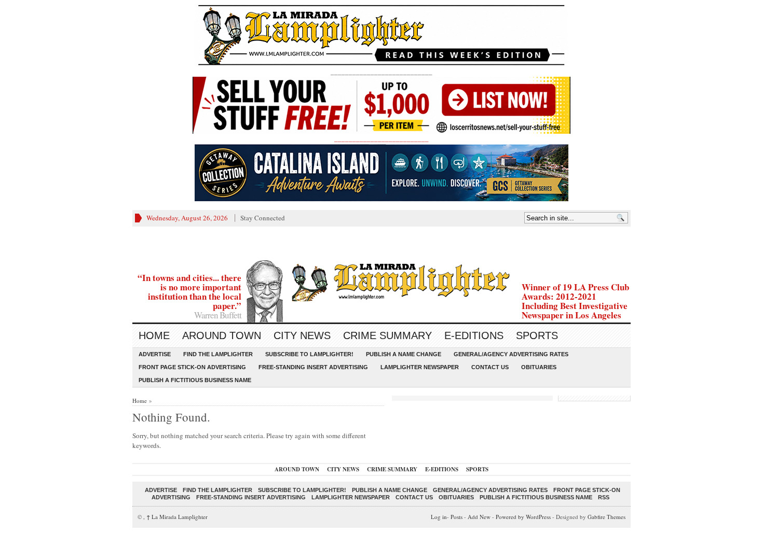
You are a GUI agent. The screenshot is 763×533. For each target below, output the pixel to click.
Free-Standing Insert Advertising (313, 367)
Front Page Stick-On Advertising (192, 367)
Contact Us (490, 367)
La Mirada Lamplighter (177, 517)
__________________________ (381, 138)
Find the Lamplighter (218, 354)
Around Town (221, 335)
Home (154, 335)
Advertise (155, 354)
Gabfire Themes (606, 517)
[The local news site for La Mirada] (381, 280)
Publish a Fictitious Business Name (195, 380)
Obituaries (538, 367)
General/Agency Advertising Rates (511, 354)
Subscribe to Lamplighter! (309, 354)
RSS (603, 497)
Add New (479, 517)
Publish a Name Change (403, 354)
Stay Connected (262, 217)
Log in (439, 517)
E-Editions (473, 335)
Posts (456, 517)
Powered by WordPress (523, 517)
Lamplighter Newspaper (419, 367)
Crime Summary (387, 335)
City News (302, 335)
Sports (537, 335)
